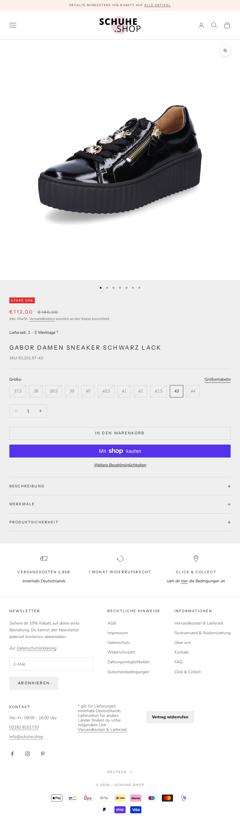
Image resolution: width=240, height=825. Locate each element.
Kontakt (181, 652)
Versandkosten (42, 319)
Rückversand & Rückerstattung (202, 633)
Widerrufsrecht (121, 652)
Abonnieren (34, 683)
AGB (111, 623)
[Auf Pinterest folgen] (43, 754)
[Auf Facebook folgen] (12, 754)
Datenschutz (118, 642)
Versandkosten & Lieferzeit (198, 623)
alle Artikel (157, 5)
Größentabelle (218, 379)
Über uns (182, 642)
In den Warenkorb (120, 433)
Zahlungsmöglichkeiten (128, 662)
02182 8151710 (24, 727)
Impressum (117, 633)
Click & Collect (187, 672)
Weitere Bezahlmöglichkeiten (120, 465)
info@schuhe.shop (26, 736)
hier (184, 581)
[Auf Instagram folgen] (27, 754)
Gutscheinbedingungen (128, 672)
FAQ (178, 662)
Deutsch (117, 772)
